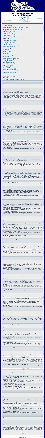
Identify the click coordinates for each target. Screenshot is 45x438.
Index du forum (4, 434)
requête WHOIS (31, 427)
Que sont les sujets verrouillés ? (7, 53)
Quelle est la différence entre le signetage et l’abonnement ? (10, 72)
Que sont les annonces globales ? (7, 51)
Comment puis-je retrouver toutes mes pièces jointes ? (10, 76)
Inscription (24, 17)
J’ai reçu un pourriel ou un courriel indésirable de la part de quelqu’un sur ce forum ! (13, 63)
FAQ (22, 18)
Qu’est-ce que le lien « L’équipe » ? (7, 60)
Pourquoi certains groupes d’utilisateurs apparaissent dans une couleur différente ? (13, 59)
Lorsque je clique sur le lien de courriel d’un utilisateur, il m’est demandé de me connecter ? (14, 37)
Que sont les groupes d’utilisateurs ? (7, 57)
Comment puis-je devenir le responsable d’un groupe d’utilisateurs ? (11, 58)
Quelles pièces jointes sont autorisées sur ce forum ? (9, 75)
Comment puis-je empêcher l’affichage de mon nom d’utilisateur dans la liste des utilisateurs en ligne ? (16, 27)
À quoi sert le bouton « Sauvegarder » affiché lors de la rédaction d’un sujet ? (12, 45)
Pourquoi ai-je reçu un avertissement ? (7, 44)
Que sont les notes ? (5, 52)
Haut (3, 87)
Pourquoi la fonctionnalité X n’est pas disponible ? (9, 78)
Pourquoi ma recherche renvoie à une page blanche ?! (9, 69)
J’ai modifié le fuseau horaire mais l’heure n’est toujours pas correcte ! (11, 34)
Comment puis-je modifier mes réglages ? (8, 33)
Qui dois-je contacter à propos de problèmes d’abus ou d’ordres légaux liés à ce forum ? (14, 79)
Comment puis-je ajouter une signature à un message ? (10, 40)
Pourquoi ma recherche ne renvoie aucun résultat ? (9, 68)
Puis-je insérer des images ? (6, 50)
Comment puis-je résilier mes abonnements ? (8, 73)
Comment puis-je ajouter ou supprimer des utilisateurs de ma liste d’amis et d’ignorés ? (14, 66)
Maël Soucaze (24, 437)
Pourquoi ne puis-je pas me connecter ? (8, 25)
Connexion (21, 17)
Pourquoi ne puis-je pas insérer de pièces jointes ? (9, 43)
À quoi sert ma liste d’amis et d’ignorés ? (8, 65)
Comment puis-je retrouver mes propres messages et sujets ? (10, 70)
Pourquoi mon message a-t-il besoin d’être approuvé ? (9, 46)
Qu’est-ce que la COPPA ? (6, 30)
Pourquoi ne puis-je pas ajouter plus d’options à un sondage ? (10, 41)
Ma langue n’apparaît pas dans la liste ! (8, 35)
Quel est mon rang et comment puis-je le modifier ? (9, 36)
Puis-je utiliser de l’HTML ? (6, 49)
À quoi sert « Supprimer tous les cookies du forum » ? (9, 31)
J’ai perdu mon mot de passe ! (6, 28)
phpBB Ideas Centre (16, 422)
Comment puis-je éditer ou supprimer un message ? (9, 39)
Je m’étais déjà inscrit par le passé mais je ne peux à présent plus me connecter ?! (13, 29)
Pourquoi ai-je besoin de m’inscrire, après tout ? (9, 26)
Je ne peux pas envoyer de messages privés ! (8, 62)
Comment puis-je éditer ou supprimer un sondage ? (9, 42)
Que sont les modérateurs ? (6, 56)
